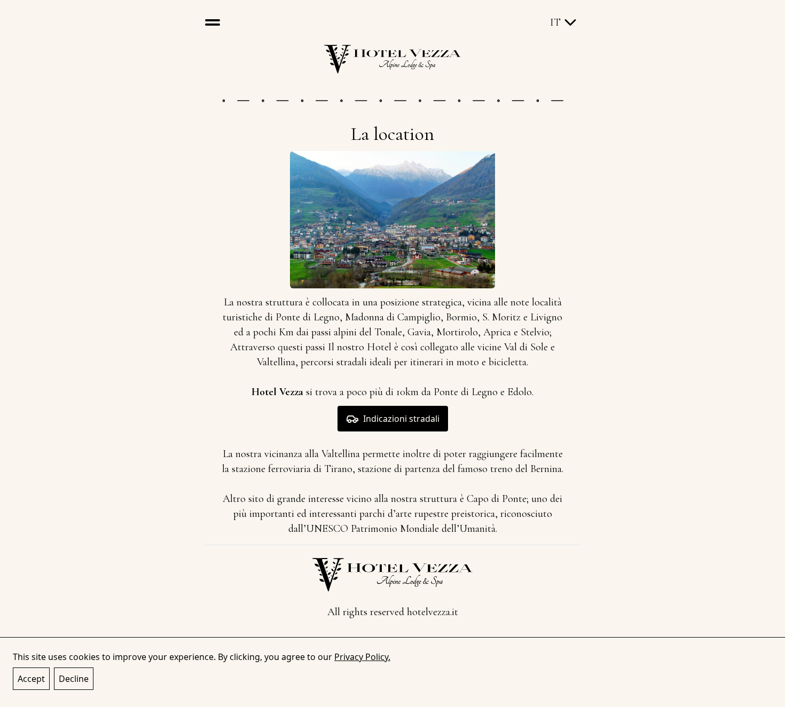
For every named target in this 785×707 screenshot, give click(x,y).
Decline (74, 679)
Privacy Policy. (362, 657)
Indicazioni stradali (401, 419)
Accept (31, 679)
